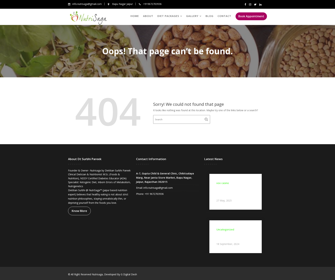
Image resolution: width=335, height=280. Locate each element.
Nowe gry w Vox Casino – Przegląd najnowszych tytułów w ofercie (232, 191)
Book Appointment (251, 16)
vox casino (222, 183)
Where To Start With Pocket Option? (234, 236)
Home (135, 16)
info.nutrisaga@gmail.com (158, 187)
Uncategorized (225, 229)
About (148, 16)
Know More (79, 211)
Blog (209, 16)
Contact (224, 16)
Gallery (192, 16)
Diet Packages (168, 16)
